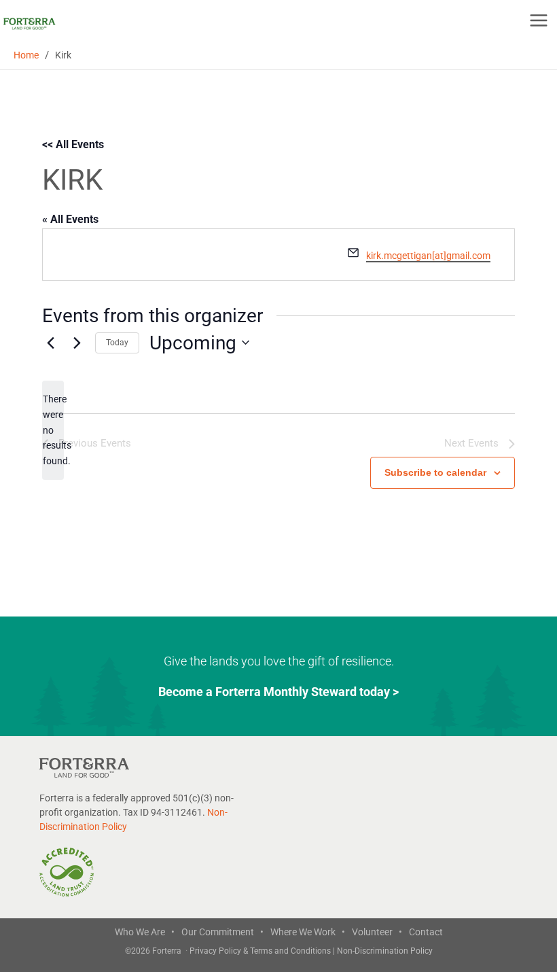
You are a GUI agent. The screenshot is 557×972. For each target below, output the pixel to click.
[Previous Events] (50, 342)
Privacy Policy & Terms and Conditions (261, 951)
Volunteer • (377, 931)
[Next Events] (77, 342)
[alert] (53, 430)
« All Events (70, 219)
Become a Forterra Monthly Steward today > (278, 691)
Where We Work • (307, 931)
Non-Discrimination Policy (385, 951)
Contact (426, 931)
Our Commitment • (222, 931)
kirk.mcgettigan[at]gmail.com (428, 255)
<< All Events (73, 144)
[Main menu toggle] (538, 20)
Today (117, 342)
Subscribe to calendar (435, 472)
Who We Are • (145, 931)
